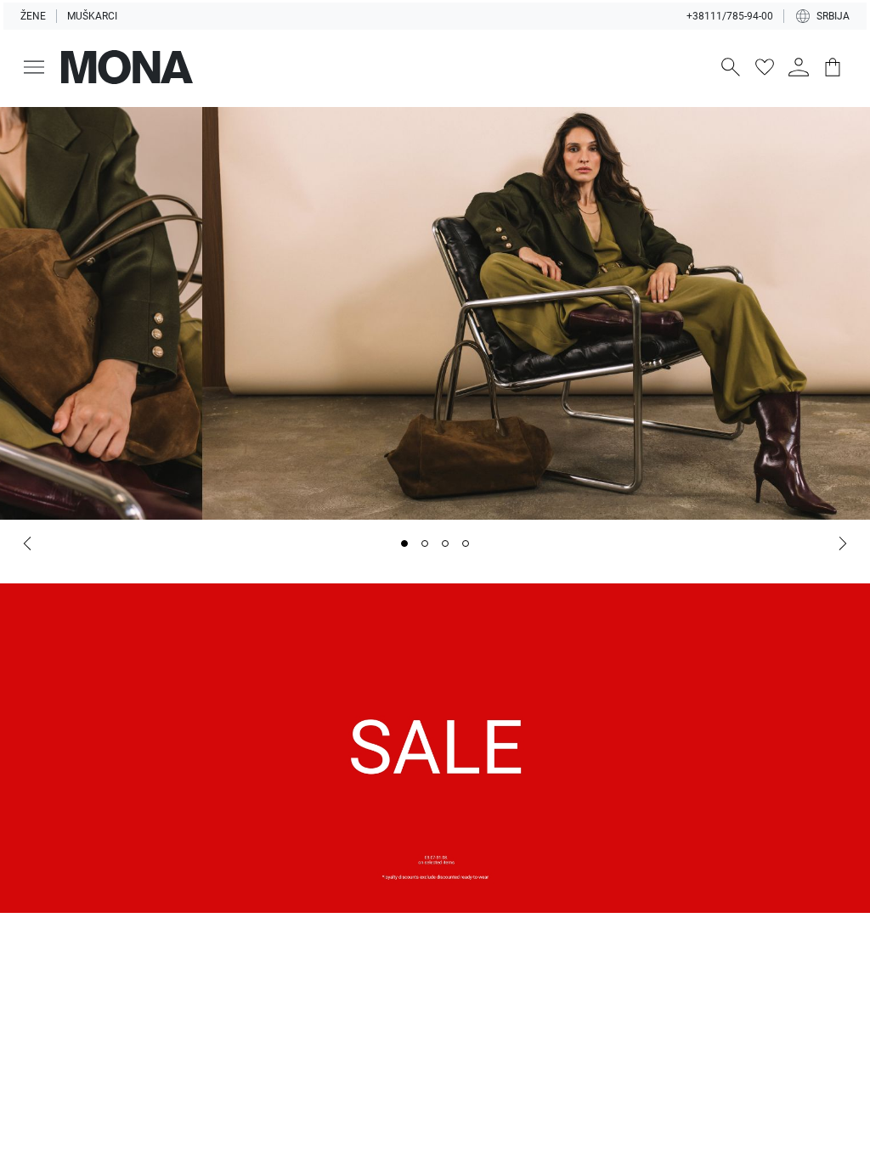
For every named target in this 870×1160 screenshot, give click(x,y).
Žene (33, 16)
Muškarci (92, 16)
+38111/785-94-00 (729, 16)
